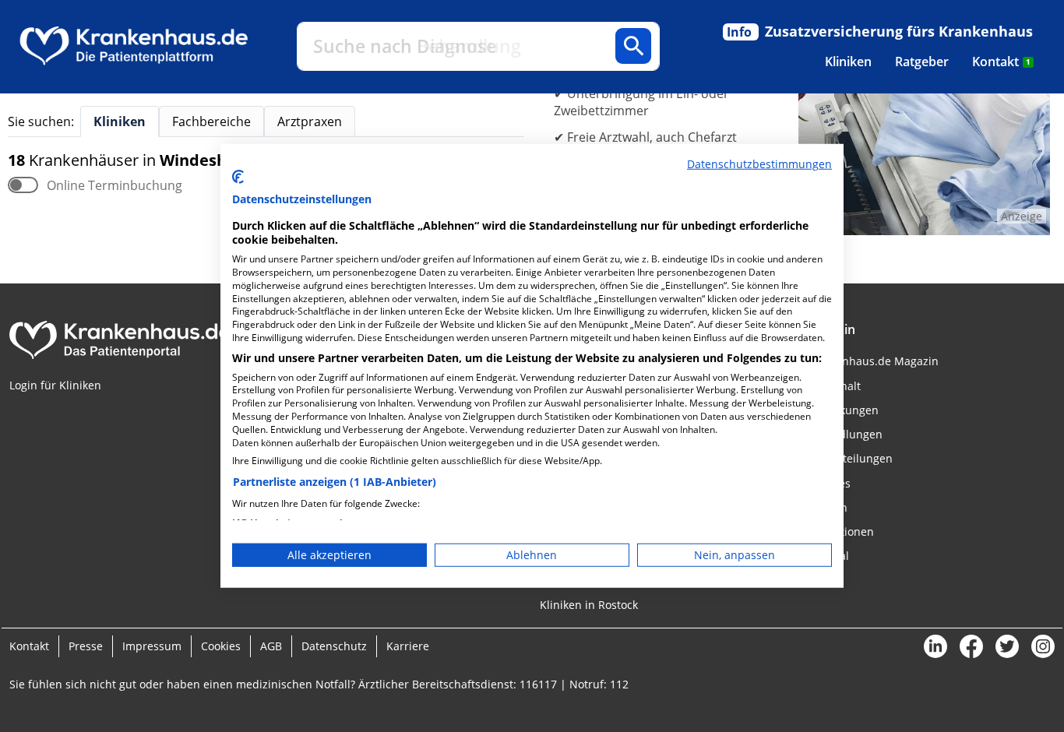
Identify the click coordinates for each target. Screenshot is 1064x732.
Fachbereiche (211, 121)
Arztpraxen (309, 121)
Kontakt (1001, 61)
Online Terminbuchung (114, 185)
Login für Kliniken (55, 385)
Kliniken (848, 61)
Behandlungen (844, 434)
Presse (86, 646)
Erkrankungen (842, 410)
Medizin (826, 507)
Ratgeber (922, 61)
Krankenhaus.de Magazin (872, 361)
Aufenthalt (833, 385)
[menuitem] (848, 61)
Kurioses (828, 483)
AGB (271, 646)
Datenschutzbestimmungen (759, 164)
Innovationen (839, 531)
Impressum (151, 646)
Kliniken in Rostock (589, 604)
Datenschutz (334, 646)
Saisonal (827, 555)
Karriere (407, 646)
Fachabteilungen (849, 458)
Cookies (221, 646)
